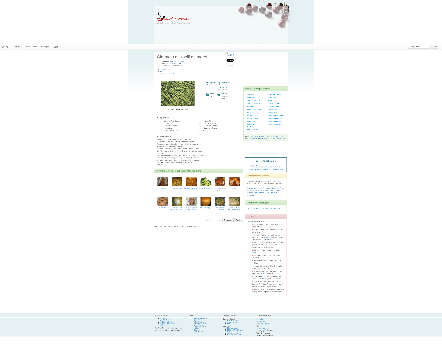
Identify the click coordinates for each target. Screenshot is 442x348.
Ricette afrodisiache (275, 124)
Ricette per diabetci (275, 121)
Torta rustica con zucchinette (220, 208)
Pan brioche (163, 188)
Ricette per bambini (275, 118)
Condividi (230, 65)
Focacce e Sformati (254, 109)
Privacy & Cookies (263, 323)
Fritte (255, 190)
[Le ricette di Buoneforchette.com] (221, 8)
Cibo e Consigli (232, 321)
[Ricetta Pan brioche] (162, 181)
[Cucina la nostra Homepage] (11, 45)
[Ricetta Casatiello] (162, 201)
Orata (262, 208)
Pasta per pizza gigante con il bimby (176, 208)
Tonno (267, 208)
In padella (277, 190)
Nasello (256, 208)
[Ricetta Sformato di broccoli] (206, 181)
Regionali (275, 136)
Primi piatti (251, 97)
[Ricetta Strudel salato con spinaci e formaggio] (234, 201)
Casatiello (162, 208)
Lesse (267, 193)
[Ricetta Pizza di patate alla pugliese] (220, 181)
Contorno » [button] (228, 220)
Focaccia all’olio (177, 188)
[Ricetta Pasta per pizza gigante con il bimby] (177, 201)
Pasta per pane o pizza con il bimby (191, 208)
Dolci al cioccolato (274, 103)
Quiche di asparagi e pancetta (266, 169)
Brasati (249, 190)
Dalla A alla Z (259, 136)
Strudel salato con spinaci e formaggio (234, 208)
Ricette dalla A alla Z (167, 322)
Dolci (195, 330)
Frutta (249, 115)
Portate (268, 136)
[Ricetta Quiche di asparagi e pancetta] (266, 165)
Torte (270, 100)
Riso (278, 208)
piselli (262, 226)
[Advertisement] (243, 27)
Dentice (250, 208)
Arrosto (273, 188)
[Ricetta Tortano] (234, 181)
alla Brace (280, 188)
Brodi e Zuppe (252, 112)
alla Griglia (261, 190)
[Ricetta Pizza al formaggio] (206, 201)
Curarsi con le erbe (234, 334)
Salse (229, 332)
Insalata (273, 208)
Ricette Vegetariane (167, 323)
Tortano (234, 188)
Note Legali (260, 321)
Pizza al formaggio (206, 208)
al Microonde (259, 193)
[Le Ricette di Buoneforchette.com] (172, 16)
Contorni (250, 106)
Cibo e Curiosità (233, 322)
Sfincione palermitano (191, 188)
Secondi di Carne (253, 100)
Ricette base (272, 109)
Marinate (250, 193)
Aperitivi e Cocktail (274, 94)
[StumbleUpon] (227, 53)
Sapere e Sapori (31, 46)
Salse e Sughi (252, 121)
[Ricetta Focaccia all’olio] (177, 181)
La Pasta (163, 325)
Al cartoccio (258, 188)
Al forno (250, 188)
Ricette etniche (263, 138)
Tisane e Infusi (232, 333)
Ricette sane (272, 112)
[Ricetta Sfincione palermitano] (191, 181)
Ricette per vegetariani (276, 115)
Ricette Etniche (165, 321)
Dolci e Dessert (252, 118)
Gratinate (269, 190)
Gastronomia (272, 97)
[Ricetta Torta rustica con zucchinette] (220, 201)
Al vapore (266, 188)
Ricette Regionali (166, 320)
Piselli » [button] (238, 220)
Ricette (17, 46)
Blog (229, 323)
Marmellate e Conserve (252, 125)
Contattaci (260, 319)
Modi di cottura (232, 328)
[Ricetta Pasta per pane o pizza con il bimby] (191, 201)
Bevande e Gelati (253, 129)
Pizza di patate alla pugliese (220, 189)
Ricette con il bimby (277, 138)
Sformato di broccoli (205, 188)
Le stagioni (45, 46)
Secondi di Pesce (253, 103)
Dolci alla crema (274, 106)
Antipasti (250, 94)
